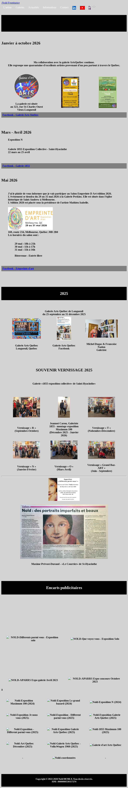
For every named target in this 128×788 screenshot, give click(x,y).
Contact (64, 7)
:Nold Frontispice (10, 2)
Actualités (33, 7)
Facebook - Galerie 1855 (16, 165)
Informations (49, 7)
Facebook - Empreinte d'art (18, 268)
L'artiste (7, 7)
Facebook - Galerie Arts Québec (20, 114)
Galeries (20, 7)
